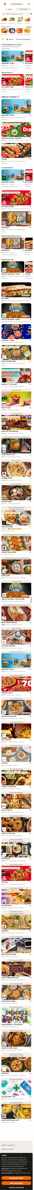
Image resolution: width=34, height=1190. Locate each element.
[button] (4, 4)
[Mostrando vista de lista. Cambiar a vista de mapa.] (31, 14)
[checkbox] (4, 31)
